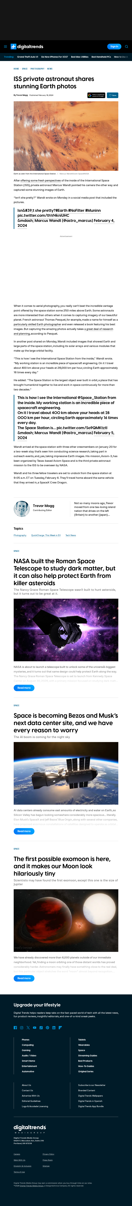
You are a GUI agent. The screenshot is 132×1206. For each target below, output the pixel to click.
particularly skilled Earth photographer (37, 324)
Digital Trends (21, 51)
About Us (26, 1085)
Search (126, 46)
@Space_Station (92, 398)
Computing (28, 1045)
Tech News (71, 535)
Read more (24, 688)
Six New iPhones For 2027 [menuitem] (54, 57)
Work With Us (19, 1160)
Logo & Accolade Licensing (35, 1106)
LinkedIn (54, 1027)
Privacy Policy (48, 1154)
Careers (17, 1154)
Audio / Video (29, 1055)
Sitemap (46, 1166)
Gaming (26, 1050)
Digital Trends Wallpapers (90, 1095)
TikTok (41, 1027)
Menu (5, 46)
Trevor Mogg (22, 95)
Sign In (114, 46)
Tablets (82, 1039)
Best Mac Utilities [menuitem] (79, 57)
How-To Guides (86, 1066)
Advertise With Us (31, 1095)
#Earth (61, 210)
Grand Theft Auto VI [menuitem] (27, 57)
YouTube (34, 1027)
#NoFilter (76, 210)
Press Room (48, 1160)
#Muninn (93, 210)
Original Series (85, 1071)
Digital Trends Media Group (31, 1185)
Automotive (28, 1071)
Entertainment (29, 1066)
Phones (25, 1039)
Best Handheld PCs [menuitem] (101, 57)
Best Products (85, 1061)
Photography (20, 535)
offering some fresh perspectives (40, 180)
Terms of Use (19, 1172)
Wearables (84, 1045)
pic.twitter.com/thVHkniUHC (43, 215)
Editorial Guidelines (31, 1101)
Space (81, 1050)
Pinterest (47, 1027)
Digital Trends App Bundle (91, 1106)
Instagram (21, 1027)
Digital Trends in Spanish (90, 1101)
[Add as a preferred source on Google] (96, 95)
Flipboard (60, 1027)
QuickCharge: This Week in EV (46, 535)
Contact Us (27, 1090)
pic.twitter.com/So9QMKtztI (82, 428)
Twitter (28, 1027)
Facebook (15, 1027)
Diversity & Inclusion (22, 1166)
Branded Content (86, 1090)
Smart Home (28, 1061)
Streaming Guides (87, 1055)
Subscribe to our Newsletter (91, 1085)
